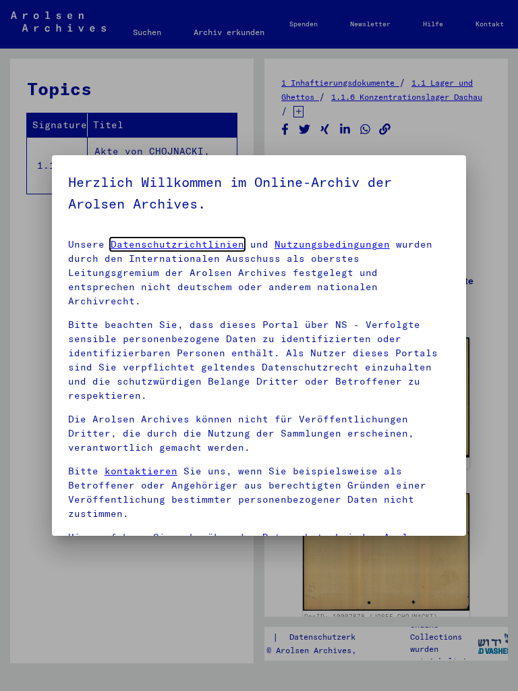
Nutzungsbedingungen (332, 244)
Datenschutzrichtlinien (177, 244)
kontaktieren (141, 471)
